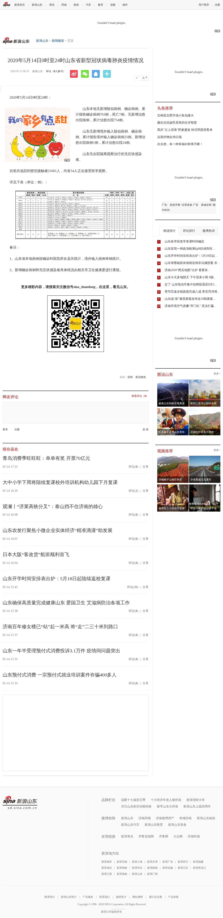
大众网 (177, 836)
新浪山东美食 (177, 824)
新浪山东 (37, 4)
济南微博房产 (165, 818)
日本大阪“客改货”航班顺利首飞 (36, 554)
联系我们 (104, 896)
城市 (125, 4)
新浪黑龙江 (199, 867)
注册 (217, 4)
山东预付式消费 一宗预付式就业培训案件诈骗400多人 (60, 675)
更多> (217, 373)
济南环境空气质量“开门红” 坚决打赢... (190, 306)
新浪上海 (137, 861)
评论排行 (189, 230)
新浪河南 (122, 861)
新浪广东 (167, 861)
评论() (133, 466)
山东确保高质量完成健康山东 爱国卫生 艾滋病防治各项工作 (66, 602)
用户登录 (204, 4)
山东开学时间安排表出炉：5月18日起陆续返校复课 (56, 578)
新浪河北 (137, 867)
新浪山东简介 (69, 896)
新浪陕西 (152, 867)
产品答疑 (173, 896)
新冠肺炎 (140, 377)
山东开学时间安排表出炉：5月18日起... (191, 255)
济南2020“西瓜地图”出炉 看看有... (187, 270)
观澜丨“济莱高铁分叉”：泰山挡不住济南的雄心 (53, 506)
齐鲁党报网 (146, 836)
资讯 (51, 4)
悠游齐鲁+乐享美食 (181, 204)
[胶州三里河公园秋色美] (205, 380)
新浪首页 (19, 4)
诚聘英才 (121, 896)
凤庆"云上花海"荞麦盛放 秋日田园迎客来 (185, 129)
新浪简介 (49, 896)
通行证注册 (155, 896)
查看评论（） (140, 396)
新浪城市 (106, 861)
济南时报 (194, 836)
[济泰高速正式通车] (205, 457)
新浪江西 (106, 873)
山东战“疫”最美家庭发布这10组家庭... (190, 298)
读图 (112, 4)
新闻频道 (58, 40)
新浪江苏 (183, 867)
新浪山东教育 (154, 824)
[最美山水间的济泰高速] (173, 380)
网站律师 (137, 896)
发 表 (146, 429)
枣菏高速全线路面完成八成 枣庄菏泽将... (192, 291)
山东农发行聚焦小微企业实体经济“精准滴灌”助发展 (57, 530)
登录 (5, 429)
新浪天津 (152, 861)
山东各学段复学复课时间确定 (184, 241)
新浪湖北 (106, 867)
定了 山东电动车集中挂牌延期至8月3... (191, 284)
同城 (64, 4)
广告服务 (88, 896)
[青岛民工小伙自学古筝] (173, 485)
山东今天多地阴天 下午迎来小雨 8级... (190, 277)
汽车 (88, 4)
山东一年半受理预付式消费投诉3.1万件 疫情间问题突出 (61, 650)
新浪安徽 (167, 867)
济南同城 (145, 818)
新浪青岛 (127, 836)
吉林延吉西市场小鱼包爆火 (175, 115)
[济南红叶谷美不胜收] (205, 409)
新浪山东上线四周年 (197, 806)
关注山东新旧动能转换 (136, 806)
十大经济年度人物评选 (166, 800)
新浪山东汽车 (130, 824)
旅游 (76, 4)
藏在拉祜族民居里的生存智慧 (177, 122)
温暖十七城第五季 (133, 800)
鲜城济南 (185, 818)
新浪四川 (183, 861)
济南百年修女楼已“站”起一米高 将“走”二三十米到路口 (60, 626)
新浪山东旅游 (206, 818)
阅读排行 (169, 230)
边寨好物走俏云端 (169, 137)
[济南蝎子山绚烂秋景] (173, 457)
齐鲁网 (163, 836)
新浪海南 (122, 873)
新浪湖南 (122, 867)
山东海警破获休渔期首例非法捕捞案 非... (192, 263)
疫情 (130, 377)
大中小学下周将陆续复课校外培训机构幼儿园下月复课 (60, 482)
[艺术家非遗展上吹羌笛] (173, 409)
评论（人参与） (56, 71)
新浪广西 (152, 873)
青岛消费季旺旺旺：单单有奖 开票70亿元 (46, 458)
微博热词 (209, 230)
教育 (100, 4)
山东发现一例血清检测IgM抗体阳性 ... (190, 248)
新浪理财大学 (195, 800)
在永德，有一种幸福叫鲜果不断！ (180, 144)
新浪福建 (198, 861)
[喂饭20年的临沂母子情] (205, 485)
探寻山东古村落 (167, 806)
